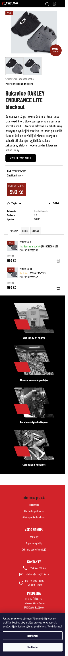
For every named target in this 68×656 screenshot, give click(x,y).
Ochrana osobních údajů (34, 549)
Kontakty (34, 536)
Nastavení (32, 635)
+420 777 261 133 (38, 567)
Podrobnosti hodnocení (19, 83)
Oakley (19, 175)
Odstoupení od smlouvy (34, 517)
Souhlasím (32, 647)
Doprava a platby (34, 543)
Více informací (55, 626)
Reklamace (34, 504)
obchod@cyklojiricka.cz (37, 574)
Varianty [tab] (13, 230)
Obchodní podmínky (34, 511)
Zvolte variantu (20, 158)
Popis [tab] (25, 230)
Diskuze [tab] (36, 230)
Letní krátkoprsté (41, 211)
